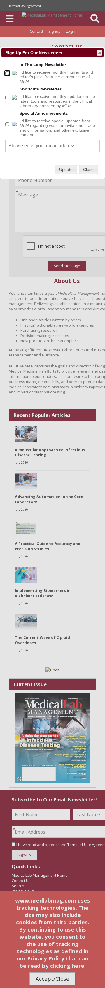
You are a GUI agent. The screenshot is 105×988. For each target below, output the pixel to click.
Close (99, 53)
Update (66, 169)
